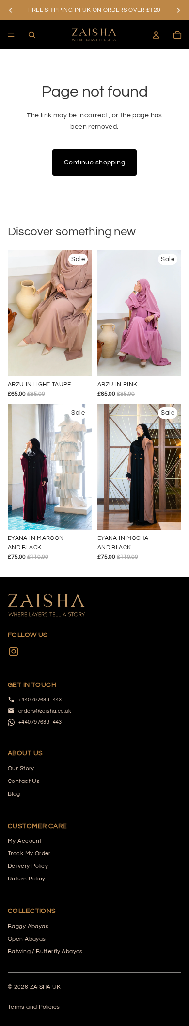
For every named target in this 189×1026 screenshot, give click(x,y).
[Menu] (11, 35)
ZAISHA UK (45, 987)
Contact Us (24, 781)
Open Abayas (27, 939)
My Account (25, 841)
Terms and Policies (34, 1007)
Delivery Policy (28, 866)
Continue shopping (94, 162)
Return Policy (26, 879)
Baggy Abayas (28, 926)
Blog (14, 794)
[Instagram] (13, 651)
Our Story (21, 768)
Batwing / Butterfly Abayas (45, 951)
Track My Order (29, 853)
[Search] (32, 35)
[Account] (156, 35)
